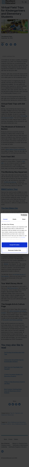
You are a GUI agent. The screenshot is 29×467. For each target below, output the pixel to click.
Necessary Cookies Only (14, 250)
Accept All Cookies (14, 244)
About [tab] (23, 219)
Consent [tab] (5, 219)
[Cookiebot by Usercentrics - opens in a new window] (20, 215)
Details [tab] (14, 219)
